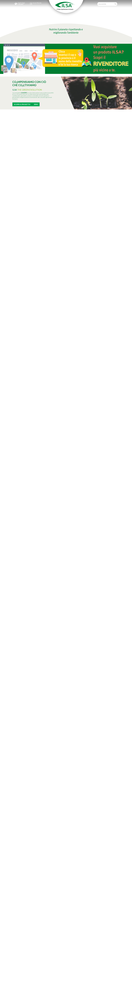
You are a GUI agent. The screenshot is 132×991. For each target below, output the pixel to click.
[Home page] (65, 6)
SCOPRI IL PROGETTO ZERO (26, 104)
